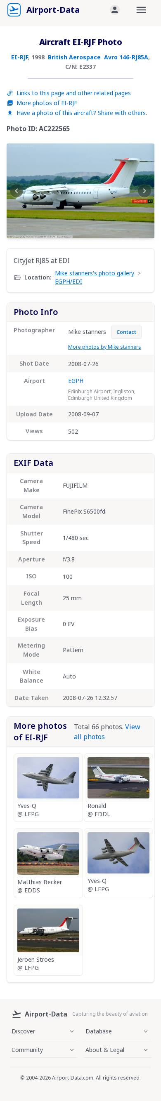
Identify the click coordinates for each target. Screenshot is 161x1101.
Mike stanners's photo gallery (94, 273)
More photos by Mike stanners (104, 346)
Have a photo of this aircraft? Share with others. (82, 113)
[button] (114, 10)
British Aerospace (74, 57)
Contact (126, 332)
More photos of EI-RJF (47, 103)
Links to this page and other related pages (74, 93)
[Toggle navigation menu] (141, 10)
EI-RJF (19, 57)
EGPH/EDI (68, 281)
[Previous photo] (16, 190)
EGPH (75, 381)
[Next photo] (144, 190)
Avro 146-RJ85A (126, 57)
